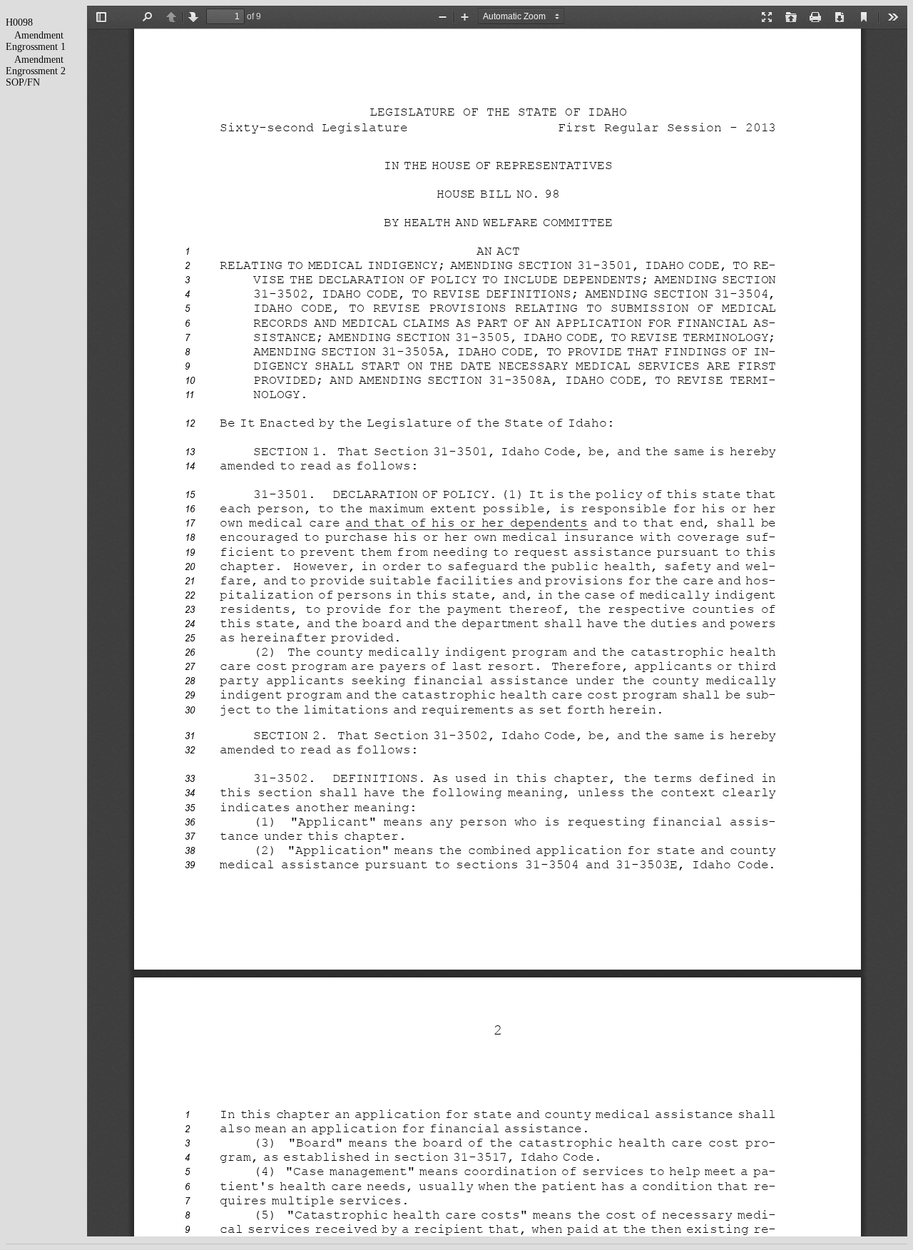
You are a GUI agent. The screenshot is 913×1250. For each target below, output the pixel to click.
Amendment (38, 35)
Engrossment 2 (36, 71)
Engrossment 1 (36, 46)
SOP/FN (23, 82)
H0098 (19, 22)
